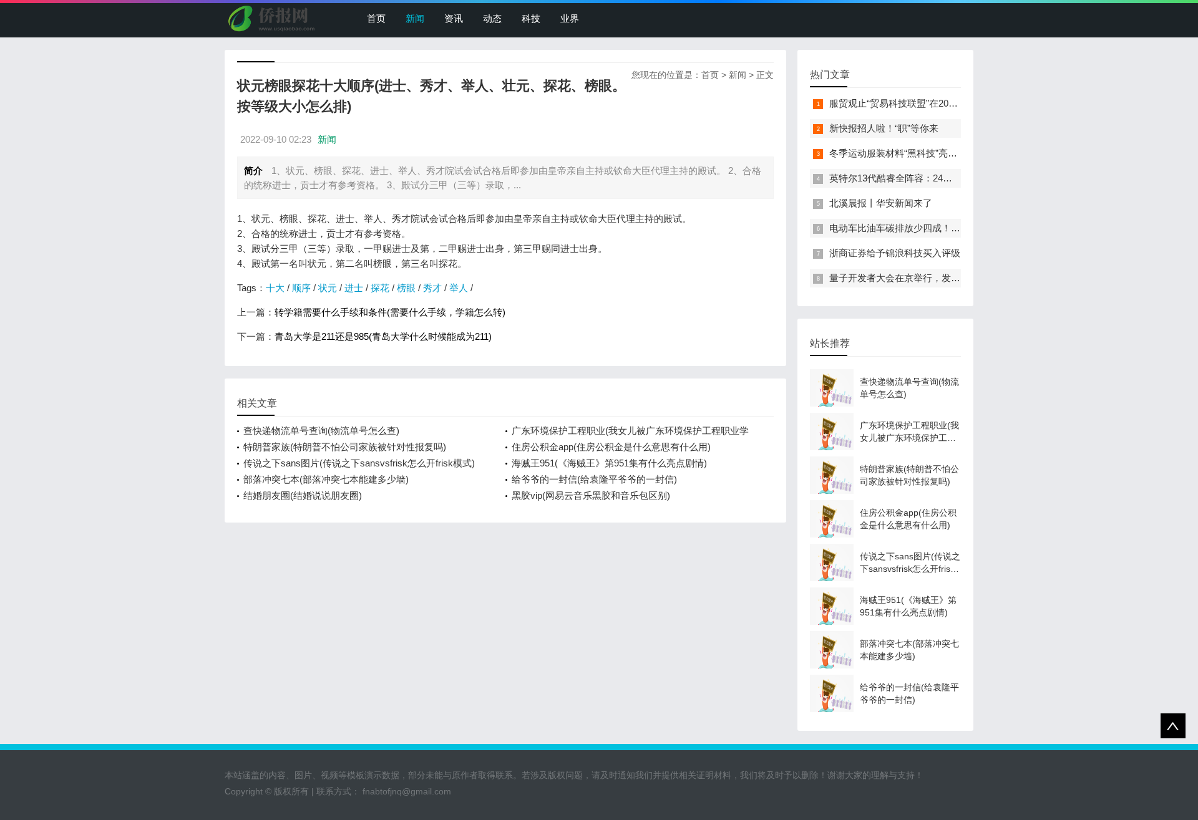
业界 (569, 18)
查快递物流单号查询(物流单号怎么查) (321, 430)
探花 (380, 287)
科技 (531, 18)
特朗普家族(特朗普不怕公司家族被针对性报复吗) (344, 446)
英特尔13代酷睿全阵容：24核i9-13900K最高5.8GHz (936, 178)
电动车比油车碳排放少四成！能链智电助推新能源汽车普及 (951, 228)
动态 (492, 18)
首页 (376, 18)
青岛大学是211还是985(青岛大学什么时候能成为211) (383, 336)
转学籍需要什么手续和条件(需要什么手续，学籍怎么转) (390, 312)
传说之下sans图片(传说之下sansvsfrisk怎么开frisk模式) (359, 463)
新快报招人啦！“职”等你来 (883, 128)
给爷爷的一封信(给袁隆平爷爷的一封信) (594, 479)
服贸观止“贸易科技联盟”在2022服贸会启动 (917, 103)
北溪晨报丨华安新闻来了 (880, 203)
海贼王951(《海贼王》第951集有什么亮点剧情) (609, 463)
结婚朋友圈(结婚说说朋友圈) (302, 495)
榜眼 (406, 287)
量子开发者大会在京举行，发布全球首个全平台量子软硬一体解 (960, 278)
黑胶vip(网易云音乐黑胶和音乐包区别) (591, 495)
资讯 (453, 18)
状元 (327, 287)
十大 (275, 287)
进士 (353, 287)
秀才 (432, 287)
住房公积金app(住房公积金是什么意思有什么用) (611, 446)
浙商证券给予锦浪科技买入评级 (894, 253)
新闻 (415, 18)
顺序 (301, 287)
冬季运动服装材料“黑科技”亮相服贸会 (907, 153)
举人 (458, 287)
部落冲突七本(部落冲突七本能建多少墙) (326, 479)
